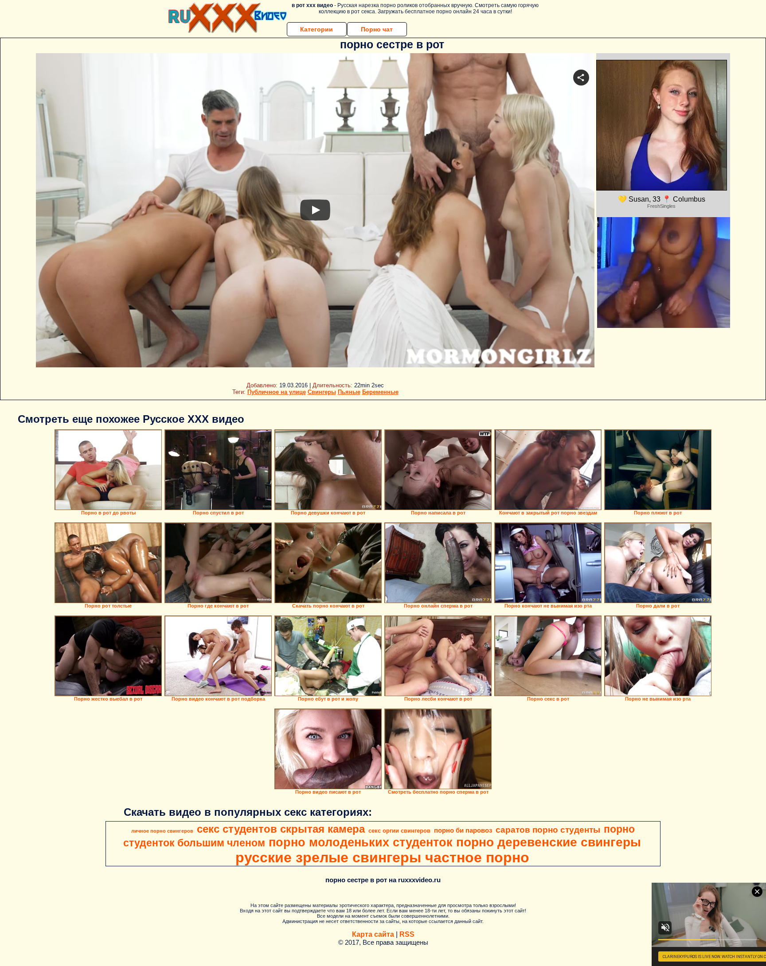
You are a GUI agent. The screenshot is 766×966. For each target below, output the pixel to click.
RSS (406, 934)
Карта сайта (373, 934)
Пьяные (349, 392)
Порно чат (377, 29)
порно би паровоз (463, 830)
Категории (316, 29)
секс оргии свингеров (399, 830)
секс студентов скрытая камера (281, 829)
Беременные (380, 392)
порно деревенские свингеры (548, 842)
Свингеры (322, 392)
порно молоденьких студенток (361, 842)
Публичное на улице (276, 392)
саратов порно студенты (548, 829)
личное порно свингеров (162, 831)
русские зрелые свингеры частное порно (382, 857)
